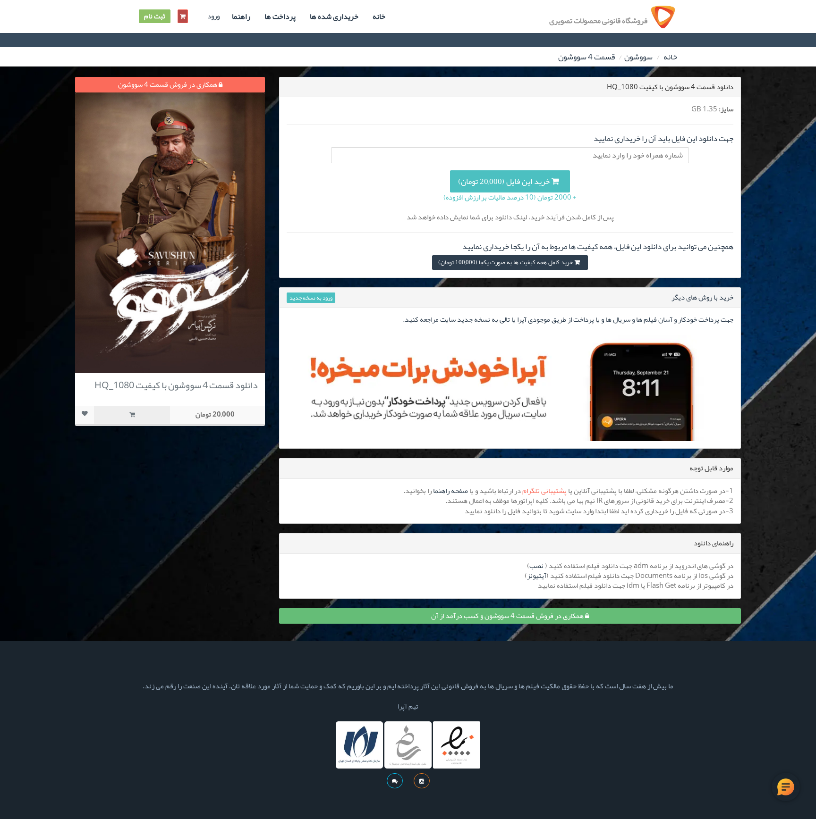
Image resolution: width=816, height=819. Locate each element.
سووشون (638, 57)
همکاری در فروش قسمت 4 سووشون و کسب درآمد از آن (508, 616)
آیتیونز (536, 575)
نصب (536, 566)
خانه (379, 16)
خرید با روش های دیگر (702, 297)
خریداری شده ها (334, 16)
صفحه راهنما (450, 491)
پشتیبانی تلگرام (544, 491)
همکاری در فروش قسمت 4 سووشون (168, 84)
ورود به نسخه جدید (310, 297)
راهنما (241, 16)
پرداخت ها (280, 16)
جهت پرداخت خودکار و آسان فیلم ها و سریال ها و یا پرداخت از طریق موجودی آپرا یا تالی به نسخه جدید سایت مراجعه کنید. (568, 319)
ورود (213, 16)
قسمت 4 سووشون (586, 57)
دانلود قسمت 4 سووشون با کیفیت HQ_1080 (176, 385)
